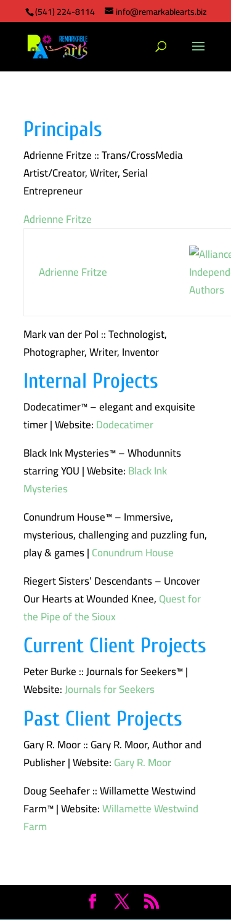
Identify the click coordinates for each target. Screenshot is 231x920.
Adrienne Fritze (57, 219)
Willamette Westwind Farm (110, 817)
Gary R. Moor (142, 762)
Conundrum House (133, 552)
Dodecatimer (124, 424)
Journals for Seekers (110, 689)
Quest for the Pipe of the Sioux (112, 607)
